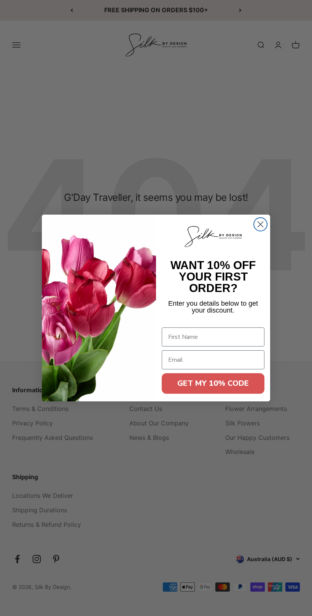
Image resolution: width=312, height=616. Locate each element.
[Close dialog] (260, 224)
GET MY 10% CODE (213, 383)
